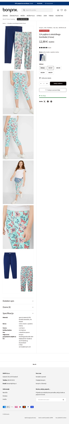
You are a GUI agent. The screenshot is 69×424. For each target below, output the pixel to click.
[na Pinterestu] (51, 101)
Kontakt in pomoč (41, 377)
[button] (65, 10)
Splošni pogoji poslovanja (30, 417)
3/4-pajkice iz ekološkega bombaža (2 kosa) (16, 23)
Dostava (5, 396)
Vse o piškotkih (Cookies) (61, 417)
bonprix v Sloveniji (41, 383)
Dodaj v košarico (58, 83)
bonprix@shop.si (9, 383)
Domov (4, 23)
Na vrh (34, 364)
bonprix (41, 28)
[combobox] (37, 10)
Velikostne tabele (46, 78)
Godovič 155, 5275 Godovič (10, 377)
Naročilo (5, 392)
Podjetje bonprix (40, 380)
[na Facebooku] (48, 101)
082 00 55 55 (9, 380)
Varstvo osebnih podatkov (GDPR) (45, 417)
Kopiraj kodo (50, 3)
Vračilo (5, 399)
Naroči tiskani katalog (9, 19)
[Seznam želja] (62, 10)
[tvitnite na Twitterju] (44, 101)
